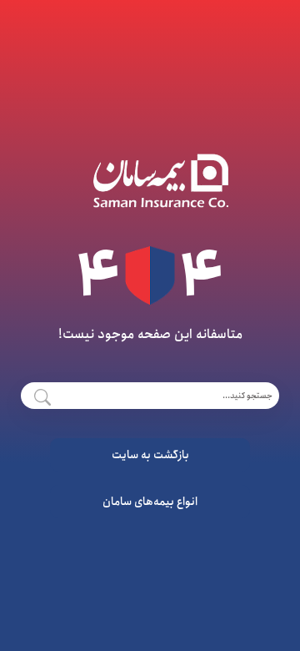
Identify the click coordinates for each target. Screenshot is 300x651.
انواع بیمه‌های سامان (150, 501)
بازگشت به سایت (150, 455)
